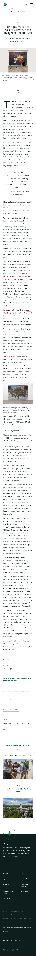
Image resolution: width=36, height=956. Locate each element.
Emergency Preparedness (24, 879)
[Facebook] (4, 950)
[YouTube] (17, 950)
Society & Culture (10, 709)
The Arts (25, 723)
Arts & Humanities (10, 703)
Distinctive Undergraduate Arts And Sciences (15, 915)
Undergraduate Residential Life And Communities (17, 918)
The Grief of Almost (10, 208)
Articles (18, 22)
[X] (8, 950)
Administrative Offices (7, 879)
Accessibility (24, 891)
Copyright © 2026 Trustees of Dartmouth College (17, 927)
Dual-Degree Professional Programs (13, 911)
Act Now (7, 861)
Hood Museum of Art (11, 723)
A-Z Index (6, 936)
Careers (23, 873)
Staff (5, 729)
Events (23, 703)
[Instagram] (13, 950)
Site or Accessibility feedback (11, 940)
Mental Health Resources (24, 885)
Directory (6, 884)
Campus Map (7, 898)
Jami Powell (7, 357)
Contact (5, 873)
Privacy (5, 931)
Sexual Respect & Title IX (8, 892)
